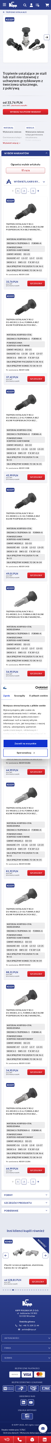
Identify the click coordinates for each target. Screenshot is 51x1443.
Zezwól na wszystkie (25, 743)
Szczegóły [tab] (19, 696)
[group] (25, 1262)
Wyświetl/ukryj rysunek (29, 181)
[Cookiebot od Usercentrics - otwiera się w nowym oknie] (36, 688)
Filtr (27, 171)
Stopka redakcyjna (10, 1430)
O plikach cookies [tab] (38, 696)
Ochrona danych (11, 1433)
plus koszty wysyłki (19, 105)
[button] (47, 37)
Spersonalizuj (24, 752)
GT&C (23, 1430)
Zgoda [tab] (6, 696)
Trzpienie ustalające (16, 12)
